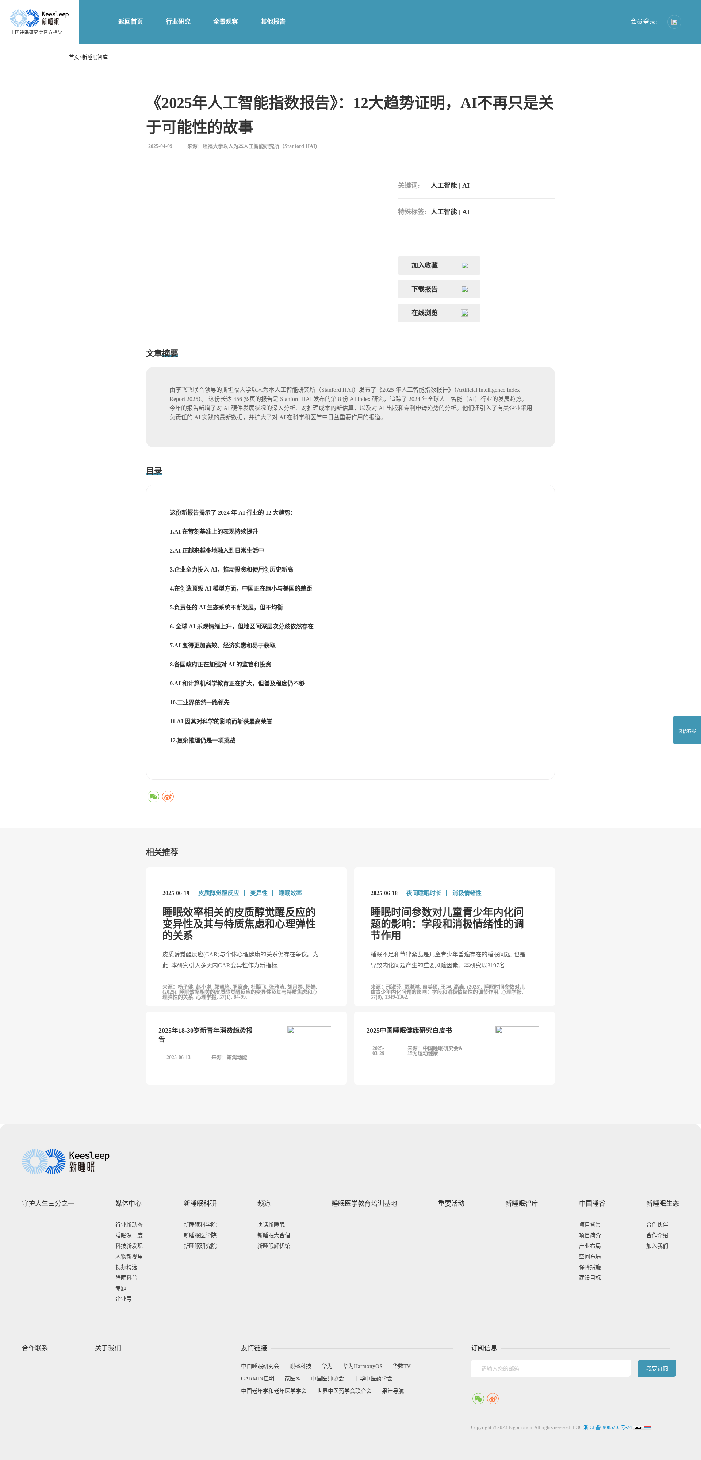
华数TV (401, 1366)
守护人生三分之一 (48, 1203)
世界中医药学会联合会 (344, 1391)
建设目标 (590, 1278)
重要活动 (451, 1203)
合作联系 (35, 1348)
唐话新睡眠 (271, 1225)
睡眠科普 (126, 1278)
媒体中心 (128, 1203)
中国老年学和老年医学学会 (274, 1391)
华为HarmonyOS (362, 1366)
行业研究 (178, 21)
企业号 (123, 1299)
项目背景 (590, 1225)
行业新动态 (129, 1225)
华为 (327, 1366)
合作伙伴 (657, 1225)
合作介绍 (657, 1235)
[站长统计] (642, 1427)
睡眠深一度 (129, 1235)
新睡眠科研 (200, 1203)
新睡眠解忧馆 (273, 1246)
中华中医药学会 (373, 1378)
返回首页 (130, 21)
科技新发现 (129, 1246)
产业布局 (590, 1246)
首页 (74, 57)
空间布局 (590, 1257)
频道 (264, 1203)
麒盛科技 (300, 1366)
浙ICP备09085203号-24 (607, 1427)
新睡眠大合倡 (273, 1235)
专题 (120, 1288)
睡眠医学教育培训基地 (364, 1203)
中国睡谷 (592, 1203)
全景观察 (225, 21)
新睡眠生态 (662, 1203)
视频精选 (126, 1267)
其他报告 (273, 21)
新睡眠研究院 (200, 1246)
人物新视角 (129, 1257)
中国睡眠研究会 (260, 1366)
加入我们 (657, 1246)
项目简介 (590, 1235)
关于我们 (108, 1348)
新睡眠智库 (95, 57)
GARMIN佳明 (257, 1378)
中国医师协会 (327, 1378)
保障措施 (590, 1267)
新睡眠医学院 (200, 1235)
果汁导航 (393, 1391)
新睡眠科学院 (200, 1225)
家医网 (292, 1378)
